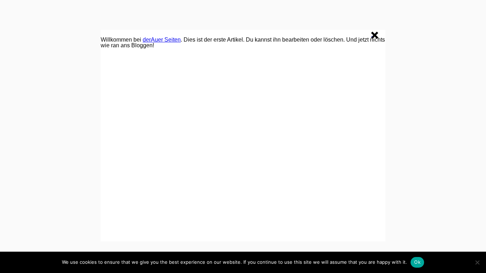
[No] (477, 262)
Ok (417, 262)
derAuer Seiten (162, 40)
